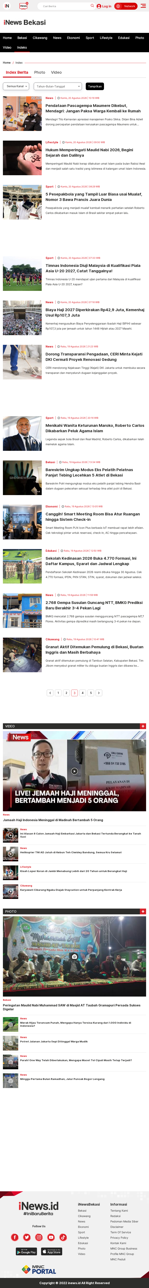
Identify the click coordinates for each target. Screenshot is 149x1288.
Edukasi (124, 38)
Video (7, 47)
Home (7, 38)
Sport (90, 38)
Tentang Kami (119, 1210)
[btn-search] (92, 5)
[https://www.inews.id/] (25, 22)
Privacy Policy (119, 1237)
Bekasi (22, 38)
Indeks (22, 47)
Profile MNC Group (122, 1254)
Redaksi (115, 1216)
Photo (139, 38)
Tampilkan (95, 86)
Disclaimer (116, 1226)
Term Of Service (120, 1232)
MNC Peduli (117, 1259)
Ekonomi (73, 38)
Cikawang (40, 38)
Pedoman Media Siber (124, 1221)
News (57, 38)
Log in (106, 6)
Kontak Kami (118, 1243)
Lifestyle (106, 38)
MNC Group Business (123, 1248)
